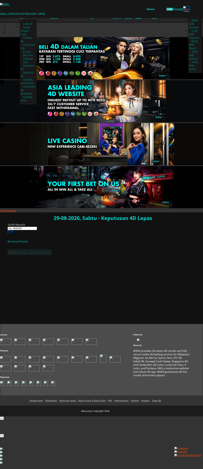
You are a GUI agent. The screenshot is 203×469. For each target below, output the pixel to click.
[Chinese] (160, 9)
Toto (25, 62)
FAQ (110, 400)
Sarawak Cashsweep (27, 81)
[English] (157, 9)
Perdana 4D (26, 39)
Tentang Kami (36, 400)
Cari (11, 232)
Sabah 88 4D (27, 74)
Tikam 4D (156, 400)
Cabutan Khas (26, 99)
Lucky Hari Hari (28, 46)
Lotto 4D (28, 23)
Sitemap (135, 400)
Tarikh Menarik (16, 224)
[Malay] (163, 9)
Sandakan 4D (27, 67)
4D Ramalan (51, 400)
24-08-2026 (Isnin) (193, 65)
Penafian (145, 400)
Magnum (28, 55)
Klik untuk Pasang (101, 467)
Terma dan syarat (67, 400)
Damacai (28, 58)
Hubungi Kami (121, 400)
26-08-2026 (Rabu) (193, 44)
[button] (5, 210)
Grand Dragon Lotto (25, 30)
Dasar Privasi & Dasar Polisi (92, 400)
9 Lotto (27, 51)
